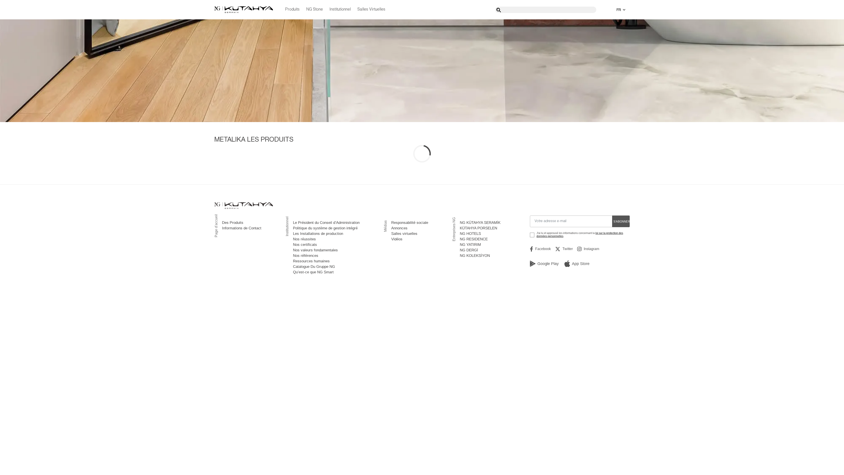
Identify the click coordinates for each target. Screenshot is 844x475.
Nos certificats (305, 245)
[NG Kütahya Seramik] (243, 206)
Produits (292, 9)
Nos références (305, 256)
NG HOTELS (470, 234)
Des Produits (232, 223)
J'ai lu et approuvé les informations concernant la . (580, 235)
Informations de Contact (241, 228)
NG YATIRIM (470, 245)
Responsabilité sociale (409, 223)
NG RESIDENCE (474, 239)
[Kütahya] (243, 9)
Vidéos (396, 239)
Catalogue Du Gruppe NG (314, 267)
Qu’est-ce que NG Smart (313, 272)
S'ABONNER (621, 221)
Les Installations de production (318, 234)
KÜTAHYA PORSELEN (478, 228)
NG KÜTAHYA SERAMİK (480, 223)
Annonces (399, 228)
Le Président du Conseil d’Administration (326, 223)
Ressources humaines (311, 261)
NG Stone (314, 9)
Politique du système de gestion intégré (325, 228)
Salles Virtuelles (371, 9)
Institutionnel (340, 9)
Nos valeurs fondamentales (315, 250)
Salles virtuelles (404, 234)
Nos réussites (304, 239)
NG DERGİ (469, 250)
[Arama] (498, 10)
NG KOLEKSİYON (475, 256)
